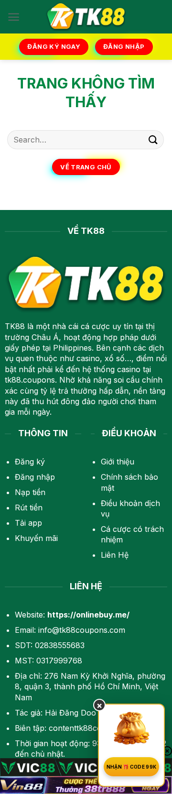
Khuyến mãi (36, 538)
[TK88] (86, 16)
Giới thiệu (117, 461)
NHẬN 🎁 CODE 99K (132, 767)
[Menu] (13, 17)
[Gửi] (153, 139)
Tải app (28, 523)
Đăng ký (30, 461)
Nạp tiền (30, 492)
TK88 (15, 326)
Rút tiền (29, 507)
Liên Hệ (115, 555)
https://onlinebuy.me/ (88, 614)
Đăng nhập (35, 477)
